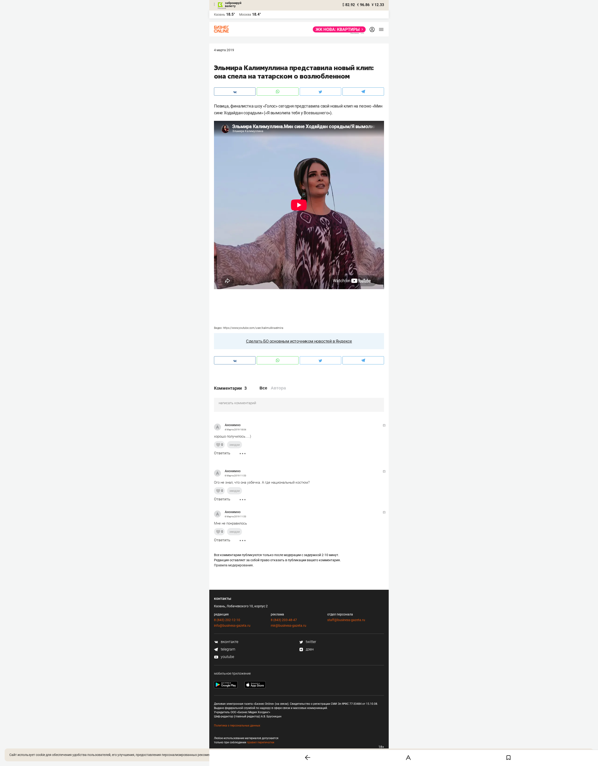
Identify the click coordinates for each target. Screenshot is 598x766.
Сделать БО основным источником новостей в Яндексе (299, 341)
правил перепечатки (260, 742)
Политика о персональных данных (237, 725)
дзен (309, 649)
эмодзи (234, 444)
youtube (227, 657)
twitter (310, 642)
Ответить (222, 453)
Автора (278, 388)
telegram (227, 649)
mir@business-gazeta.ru (288, 625)
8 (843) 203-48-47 (284, 620)
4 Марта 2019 (224, 50)
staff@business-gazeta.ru (346, 620)
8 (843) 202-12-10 (227, 620)
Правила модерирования (233, 565)
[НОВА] (338, 29)
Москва (245, 14)
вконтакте (229, 642)
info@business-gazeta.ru (232, 625)
